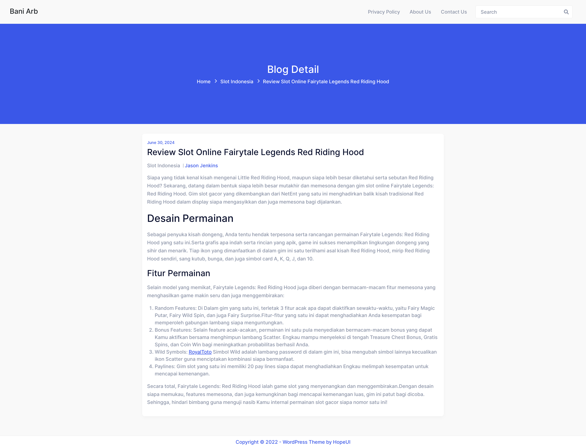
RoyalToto (200, 352)
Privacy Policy (384, 12)
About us (420, 12)
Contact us (454, 12)
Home (204, 81)
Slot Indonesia (236, 81)
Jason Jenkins (201, 165)
